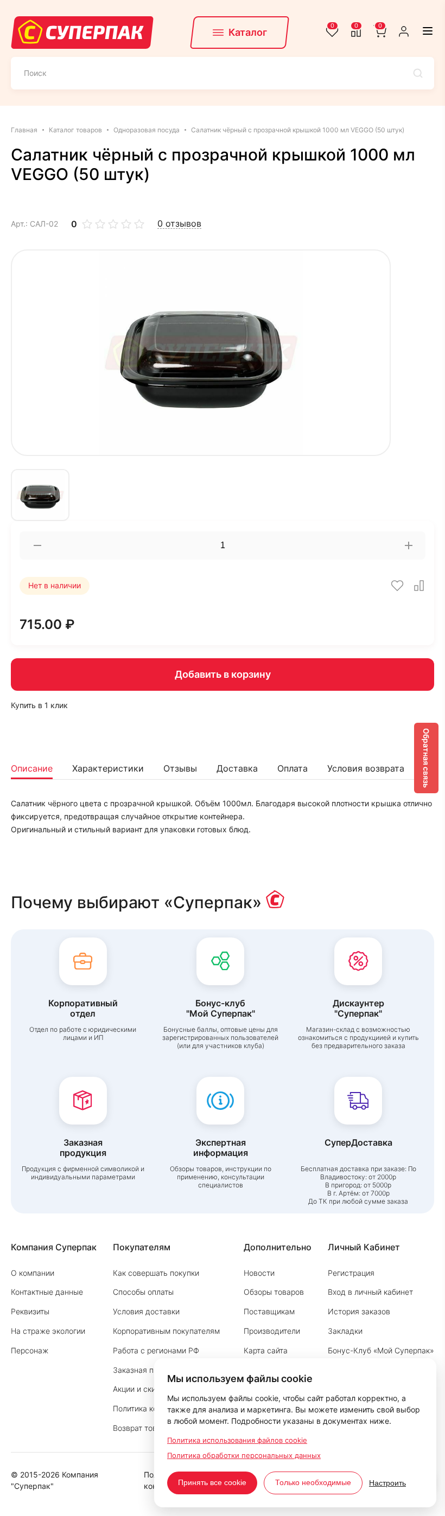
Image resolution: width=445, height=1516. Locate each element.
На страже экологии (48, 1330)
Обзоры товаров (274, 1291)
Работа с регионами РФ (156, 1350)
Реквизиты (30, 1311)
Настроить (387, 1483)
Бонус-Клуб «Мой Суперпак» (381, 1350)
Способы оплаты (143, 1291)
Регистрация (351, 1272)
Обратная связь (426, 758)
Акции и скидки (141, 1388)
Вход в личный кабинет (370, 1291)
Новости (259, 1272)
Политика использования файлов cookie (237, 1440)
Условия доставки (146, 1311)
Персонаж (29, 1350)
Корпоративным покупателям (166, 1330)
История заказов (359, 1311)
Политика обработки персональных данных (244, 1455)
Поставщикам (269, 1311)
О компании (32, 1272)
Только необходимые (313, 1482)
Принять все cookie (212, 1482)
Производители (272, 1330)
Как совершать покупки (156, 1272)
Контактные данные (47, 1291)
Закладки (345, 1330)
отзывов (179, 224)
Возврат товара (141, 1428)
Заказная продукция (150, 1369)
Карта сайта (266, 1350)
